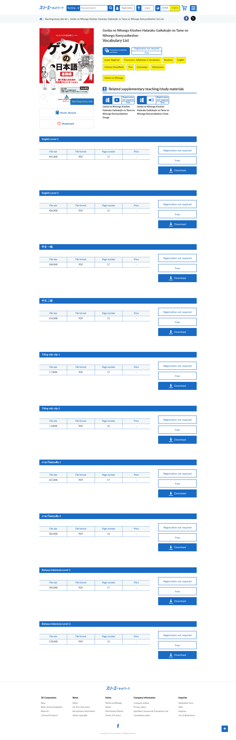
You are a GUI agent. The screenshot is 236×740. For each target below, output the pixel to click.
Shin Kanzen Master (114, 711)
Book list (45, 711)
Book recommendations (51, 707)
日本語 (165, 8)
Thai (130, 67)
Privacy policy (140, 707)
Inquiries (182, 711)
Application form (185, 703)
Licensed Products (49, 716)
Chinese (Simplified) (114, 67)
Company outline (141, 703)
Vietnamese (157, 67)
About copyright (80, 716)
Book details (68, 113)
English (180, 60)
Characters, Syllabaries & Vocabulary (142, 60)
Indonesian (142, 67)
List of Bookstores (186, 716)
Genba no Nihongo (113, 78)
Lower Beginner (112, 60)
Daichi (108, 707)
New (43, 703)
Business (168, 60)
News (75, 703)
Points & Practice (113, 716)
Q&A (180, 707)
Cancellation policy (142, 716)
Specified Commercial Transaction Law (151, 711)
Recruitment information (84, 711)
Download (180, 170)
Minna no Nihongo (113, 703)
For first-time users (81, 707)
